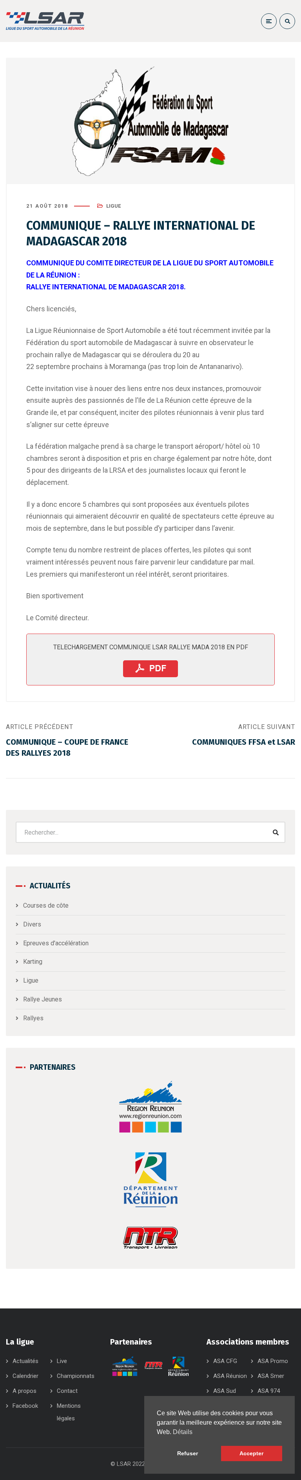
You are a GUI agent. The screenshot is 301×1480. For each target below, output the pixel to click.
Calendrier (25, 1376)
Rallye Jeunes (42, 999)
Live (62, 1361)
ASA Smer (270, 1376)
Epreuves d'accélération (56, 943)
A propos (24, 1390)
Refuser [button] (187, 1453)
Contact (67, 1390)
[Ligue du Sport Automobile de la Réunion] (45, 21)
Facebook (25, 1405)
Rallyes (33, 1018)
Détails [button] (182, 1432)
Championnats (75, 1376)
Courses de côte (46, 905)
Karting (32, 961)
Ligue (113, 206)
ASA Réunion (230, 1376)
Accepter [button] (251, 1453)
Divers (32, 924)
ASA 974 (268, 1390)
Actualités (25, 1361)
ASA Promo (272, 1361)
